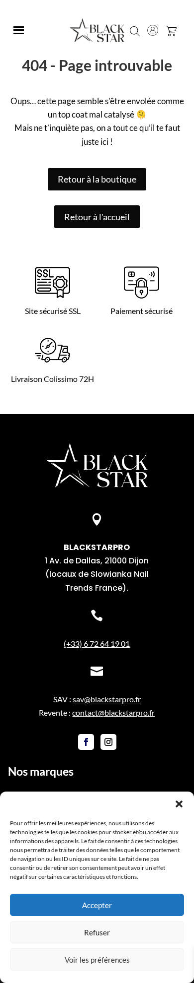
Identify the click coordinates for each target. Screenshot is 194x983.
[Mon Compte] (152, 30)
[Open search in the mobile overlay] (135, 30)
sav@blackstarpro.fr (107, 699)
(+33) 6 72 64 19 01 (97, 643)
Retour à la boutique (97, 179)
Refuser (97, 932)
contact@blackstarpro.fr (113, 712)
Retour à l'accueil (97, 216)
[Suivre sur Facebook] (86, 742)
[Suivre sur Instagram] (108, 742)
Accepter (97, 905)
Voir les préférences (97, 959)
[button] (179, 804)
